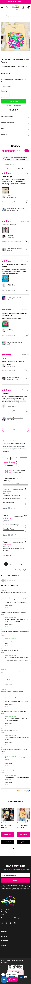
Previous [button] (3, 821)
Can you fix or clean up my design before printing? (13, 592)
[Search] (7, 7)
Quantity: (4, 91)
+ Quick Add (8, 842)
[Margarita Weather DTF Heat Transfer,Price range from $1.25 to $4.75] (7, 814)
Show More (23, 184)
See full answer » (9, 605)
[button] (15, 79)
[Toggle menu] (2, 7)
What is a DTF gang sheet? (7, 771)
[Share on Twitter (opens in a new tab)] (12, 508)
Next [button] (27, 821)
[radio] (22, 457)
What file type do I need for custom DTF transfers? (13, 612)
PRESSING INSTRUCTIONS (15, 123)
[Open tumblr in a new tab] (10, 923)
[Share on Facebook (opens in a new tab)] (9, 508)
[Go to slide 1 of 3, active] (13, 848)
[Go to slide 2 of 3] (15, 848)
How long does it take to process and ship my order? (14, 711)
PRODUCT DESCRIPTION (15, 117)
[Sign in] (23, 7)
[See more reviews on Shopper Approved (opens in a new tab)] (15, 508)
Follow (2, 594)
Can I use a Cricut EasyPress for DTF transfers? (12, 691)
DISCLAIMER (15, 135)
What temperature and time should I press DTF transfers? (15, 671)
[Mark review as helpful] (27, 201)
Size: (3, 82)
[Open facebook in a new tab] (2, 923)
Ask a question (22, 67)
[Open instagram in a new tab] (6, 923)
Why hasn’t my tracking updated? (9, 730)
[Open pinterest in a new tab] (14, 923)
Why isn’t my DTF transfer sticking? (9, 650)
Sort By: (18, 169)
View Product (7, 834)
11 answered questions (8, 67)
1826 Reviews (10, 465)
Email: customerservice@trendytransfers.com (14, 918)
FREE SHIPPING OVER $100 (15, 2)
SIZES (15, 129)
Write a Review (15, 483)
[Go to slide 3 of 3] (17, 848)
